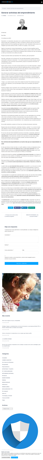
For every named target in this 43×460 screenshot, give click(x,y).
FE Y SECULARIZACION (7, 371)
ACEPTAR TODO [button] (14, 457)
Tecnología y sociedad (7, 395)
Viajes (3, 400)
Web (23, 250)
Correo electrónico (9, 250)
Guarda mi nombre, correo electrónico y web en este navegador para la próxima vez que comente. (20, 258)
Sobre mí (4, 393)
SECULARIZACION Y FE (7, 389)
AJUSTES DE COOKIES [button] (6, 457)
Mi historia (4, 375)
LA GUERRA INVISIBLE (7, 338)
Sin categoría (5, 391)
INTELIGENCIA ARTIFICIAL (8, 373)
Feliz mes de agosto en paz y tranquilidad (11, 320)
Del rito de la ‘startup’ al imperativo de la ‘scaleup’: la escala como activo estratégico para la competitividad (21, 345)
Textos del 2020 (5, 397)
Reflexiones (4, 384)
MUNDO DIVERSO (6, 377)
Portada (4, 8)
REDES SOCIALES (6, 382)
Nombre (7, 244)
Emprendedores (20, 15)
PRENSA (4, 15)
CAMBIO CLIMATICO (6, 360)
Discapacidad (5, 364)
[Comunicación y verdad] (7, 1)
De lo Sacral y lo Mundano (7, 362)
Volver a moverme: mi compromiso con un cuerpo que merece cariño (17, 333)
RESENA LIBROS (5, 386)
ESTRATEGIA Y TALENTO (7, 369)
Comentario (7, 234)
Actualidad (4, 357)
